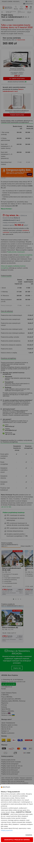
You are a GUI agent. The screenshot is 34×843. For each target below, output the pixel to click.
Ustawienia (28, 835)
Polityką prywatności (7, 830)
